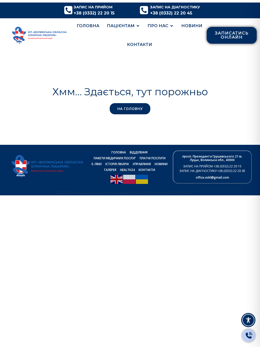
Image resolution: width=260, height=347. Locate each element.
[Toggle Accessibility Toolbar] (248, 320)
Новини (191, 25)
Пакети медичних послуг (115, 158)
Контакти (139, 44)
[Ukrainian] (142, 179)
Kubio (199, 192)
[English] (116, 179)
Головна (88, 25)
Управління (142, 164)
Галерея (110, 170)
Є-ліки (96, 164)
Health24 (127, 170)
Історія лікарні (117, 164)
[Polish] (129, 179)
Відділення (139, 152)
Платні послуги (153, 158)
